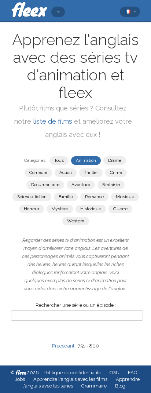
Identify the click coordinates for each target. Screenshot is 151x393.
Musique (125, 196)
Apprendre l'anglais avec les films (70, 379)
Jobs (20, 379)
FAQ (132, 372)
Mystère (59, 208)
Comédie (38, 172)
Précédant (63, 346)
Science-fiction (32, 196)
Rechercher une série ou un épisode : (76, 305)
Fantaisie (111, 184)
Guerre (120, 208)
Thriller (91, 172)
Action (65, 172)
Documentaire (45, 184)
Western (75, 220)
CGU (114, 372)
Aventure (80, 184)
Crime (116, 172)
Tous (59, 160)
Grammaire (94, 386)
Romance (94, 196)
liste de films (52, 121)
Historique (90, 208)
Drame (114, 160)
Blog (120, 386)
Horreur (31, 208)
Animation (86, 160)
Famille (66, 196)
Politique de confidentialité (72, 372)
